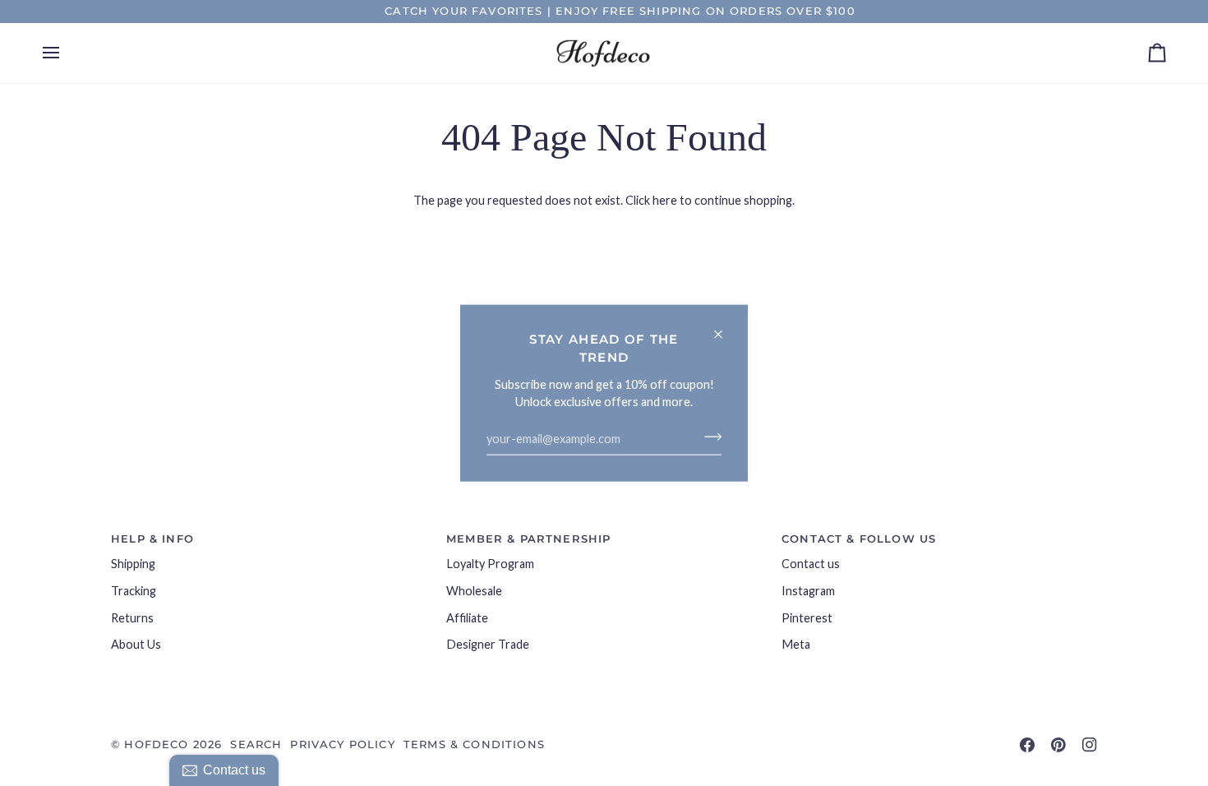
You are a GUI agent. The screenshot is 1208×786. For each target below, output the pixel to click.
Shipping (133, 564)
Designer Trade (487, 644)
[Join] (708, 436)
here (664, 200)
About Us (136, 644)
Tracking (133, 591)
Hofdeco (156, 744)
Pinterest (807, 618)
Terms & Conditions (474, 744)
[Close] (725, 327)
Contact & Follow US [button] (859, 538)
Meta (796, 644)
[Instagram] (1089, 744)
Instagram (808, 591)
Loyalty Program (490, 564)
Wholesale (474, 591)
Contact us (811, 564)
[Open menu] (65, 53)
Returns (132, 618)
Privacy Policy (342, 744)
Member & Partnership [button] (528, 538)
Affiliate (467, 618)
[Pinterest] (1058, 744)
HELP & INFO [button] (152, 538)
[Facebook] (1027, 744)
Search (256, 744)
